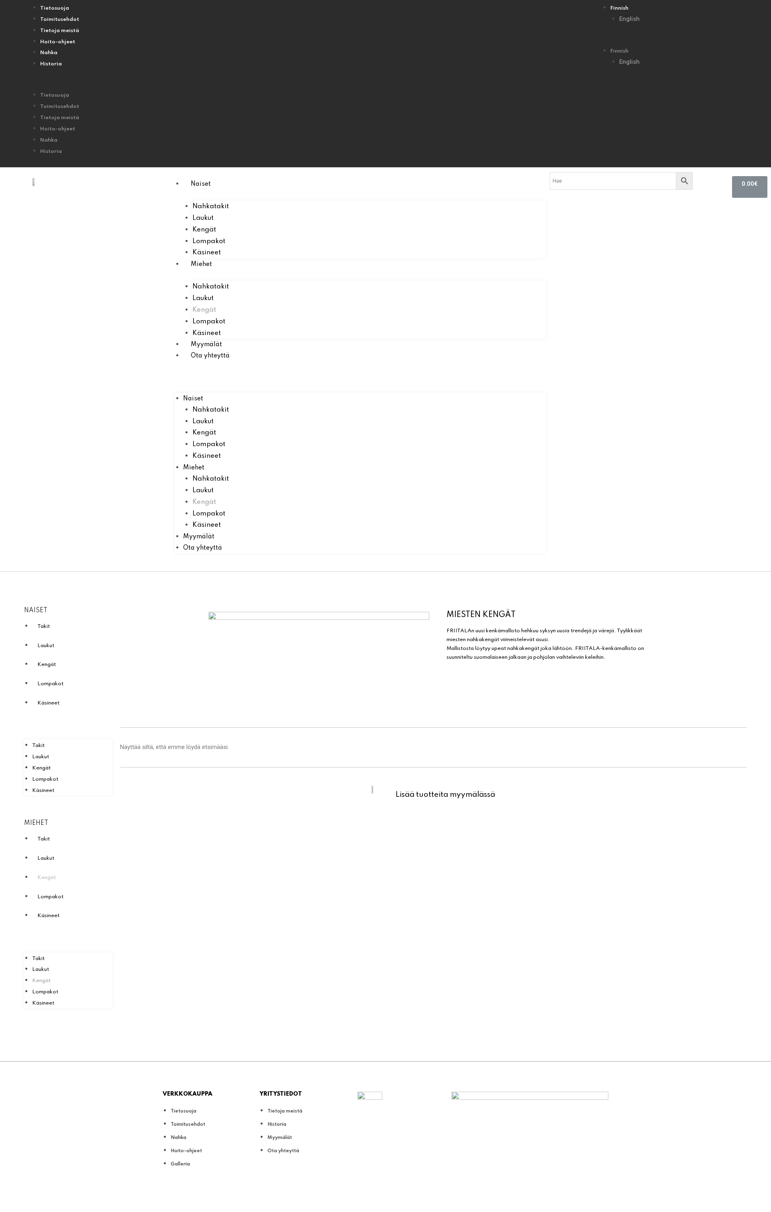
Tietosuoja (54, 8)
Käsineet (206, 252)
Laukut (203, 218)
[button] (313, 83)
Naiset (201, 184)
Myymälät (206, 344)
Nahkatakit (210, 206)
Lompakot (208, 241)
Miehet (201, 264)
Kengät (204, 229)
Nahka (48, 52)
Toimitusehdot (59, 19)
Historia (51, 64)
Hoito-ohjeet (57, 42)
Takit (43, 626)
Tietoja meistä (59, 30)
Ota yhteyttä (210, 356)
